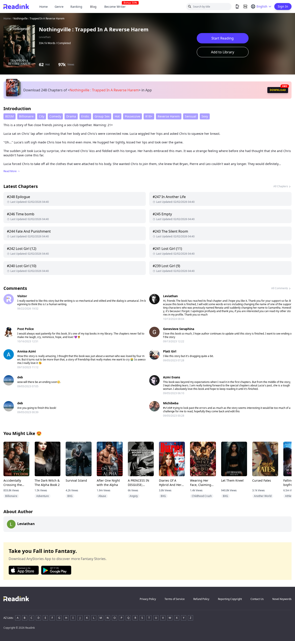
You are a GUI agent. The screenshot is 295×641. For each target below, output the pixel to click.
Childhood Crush (202, 496)
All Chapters (280, 186)
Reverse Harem (169, 116)
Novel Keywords (282, 599)
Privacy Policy (148, 599)
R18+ (148, 116)
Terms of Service (175, 599)
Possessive (132, 116)
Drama (71, 116)
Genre (59, 7)
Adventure (42, 496)
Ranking (76, 7)
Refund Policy (201, 599)
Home (43, 7)
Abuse (102, 496)
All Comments (279, 288)
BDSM (9, 116)
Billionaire (26, 116)
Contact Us (257, 599)
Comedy (55, 116)
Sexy (204, 116)
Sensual (190, 116)
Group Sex (102, 116)
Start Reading (222, 38)
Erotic (85, 116)
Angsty (134, 496)
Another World (262, 496)
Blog (93, 7)
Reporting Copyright (230, 599)
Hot (117, 116)
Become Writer (116, 7)
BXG (70, 496)
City (41, 116)
